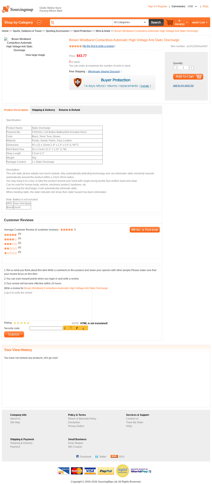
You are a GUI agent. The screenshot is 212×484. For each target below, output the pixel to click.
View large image (35, 55)
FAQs (205, 6)
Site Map (15, 422)
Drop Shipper (75, 443)
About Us (15, 418)
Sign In (152, 6)
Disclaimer (74, 422)
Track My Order (134, 422)
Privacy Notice (76, 426)
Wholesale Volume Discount (104, 71)
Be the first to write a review (98, 46)
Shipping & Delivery (21, 443)
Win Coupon (75, 446)
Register (162, 6)
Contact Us (132, 418)
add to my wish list (183, 85)
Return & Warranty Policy (82, 418)
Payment (15, 446)
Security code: (12, 328)
